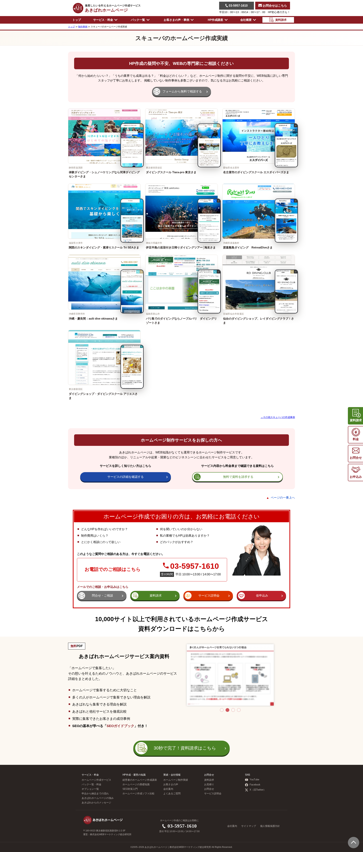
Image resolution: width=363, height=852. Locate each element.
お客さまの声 (170, 784)
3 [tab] (233, 710)
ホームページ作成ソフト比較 (138, 793)
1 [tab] (222, 710)
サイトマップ (248, 826)
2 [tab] (227, 710)
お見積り (209, 784)
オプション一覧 (90, 789)
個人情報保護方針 (270, 826)
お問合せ (209, 789)
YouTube (254, 779)
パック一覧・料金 (91, 784)
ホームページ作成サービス (96, 780)
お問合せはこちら (274, 5)
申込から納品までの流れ (95, 793)
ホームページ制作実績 (175, 780)
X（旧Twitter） (258, 789)
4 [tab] (239, 710)
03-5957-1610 (238, 5)
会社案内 (168, 789)
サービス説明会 (212, 793)
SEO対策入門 (130, 789)
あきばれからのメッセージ (96, 802)
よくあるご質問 (172, 793)
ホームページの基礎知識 (136, 784)
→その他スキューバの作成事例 (278, 417)
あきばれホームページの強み (98, 798)
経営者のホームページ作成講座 (140, 780)
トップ (76, 19)
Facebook (255, 784)
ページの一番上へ (283, 497)
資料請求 (209, 780)
